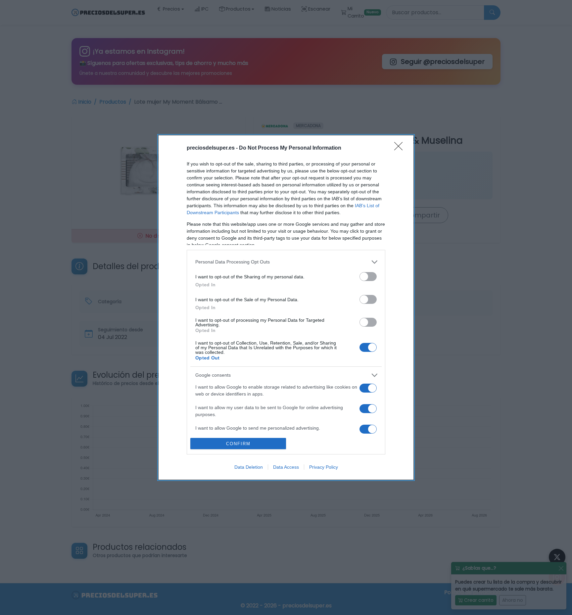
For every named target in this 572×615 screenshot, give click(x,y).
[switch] (368, 276)
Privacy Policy (323, 467)
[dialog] (286, 307)
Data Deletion (248, 467)
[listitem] (286, 262)
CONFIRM (238, 443)
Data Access (286, 467)
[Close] (400, 148)
